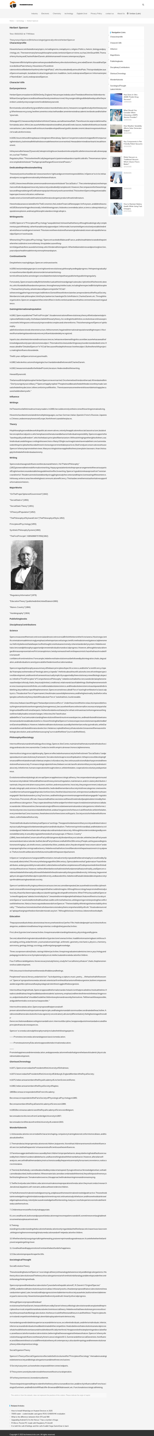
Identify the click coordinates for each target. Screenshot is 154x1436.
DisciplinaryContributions (120, 67)
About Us (121, 13)
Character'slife (116, 43)
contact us (110, 13)
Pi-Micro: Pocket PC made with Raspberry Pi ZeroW (32, 1423)
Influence (113, 49)
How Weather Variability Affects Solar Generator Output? (133, 128)
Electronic (45, 13)
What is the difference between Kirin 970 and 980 (30, 1417)
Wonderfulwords (116, 80)
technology (69, 13)
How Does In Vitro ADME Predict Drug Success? (131, 97)
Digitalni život (82, 13)
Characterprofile (116, 37)
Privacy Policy (96, 13)
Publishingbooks (116, 61)
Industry (34, 13)
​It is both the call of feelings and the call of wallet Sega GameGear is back (40, 1426)
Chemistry (57, 13)
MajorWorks (115, 55)
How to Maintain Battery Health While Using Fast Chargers (133, 206)
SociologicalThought (118, 86)
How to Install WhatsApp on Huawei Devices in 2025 (31, 1411)
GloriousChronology (118, 73)
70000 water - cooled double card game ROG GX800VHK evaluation (38, 1414)
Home (12, 21)
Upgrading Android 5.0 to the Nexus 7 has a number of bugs (34, 1420)
